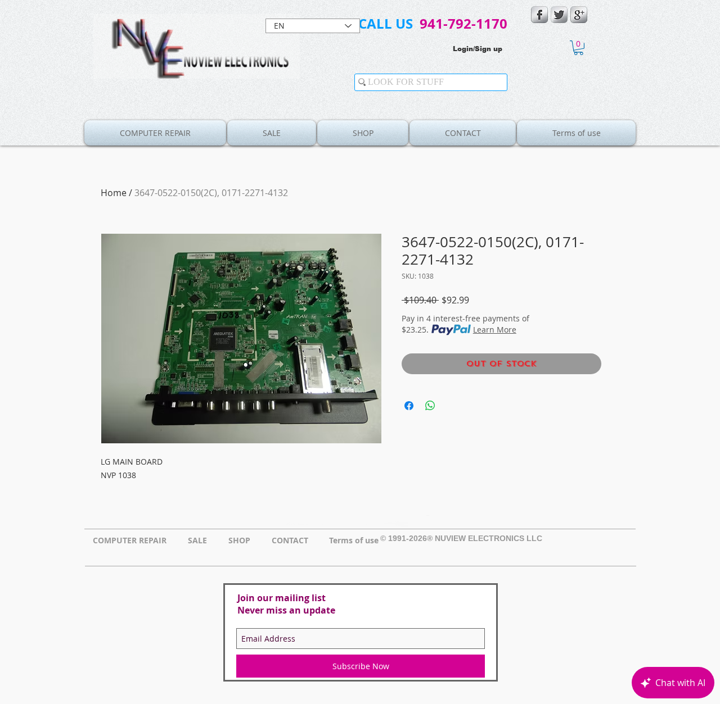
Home (114, 193)
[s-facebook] (539, 14)
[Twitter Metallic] (559, 14)
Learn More (494, 329)
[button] (578, 47)
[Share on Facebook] (409, 405)
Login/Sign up (477, 49)
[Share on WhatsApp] (430, 405)
